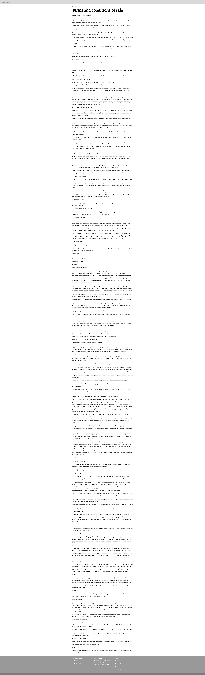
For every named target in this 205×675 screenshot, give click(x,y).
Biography (188, 2)
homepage (183, 2)
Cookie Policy (118, 669)
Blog (197, 2)
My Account (117, 660)
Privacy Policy (118, 666)
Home (73, 6)
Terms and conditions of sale (121, 663)
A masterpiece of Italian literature (101, 664)
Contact (200, 2)
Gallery (193, 2)
